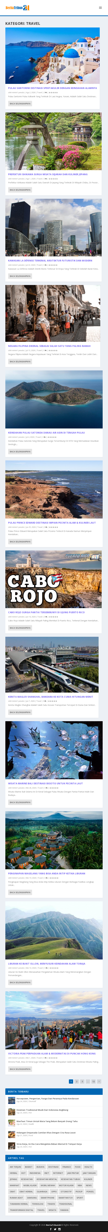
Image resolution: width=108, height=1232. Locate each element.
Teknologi (37, 1204)
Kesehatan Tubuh (70, 1179)
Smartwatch (65, 1197)
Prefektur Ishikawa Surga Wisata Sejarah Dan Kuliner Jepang (48, 174)
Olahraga (42, 1191)
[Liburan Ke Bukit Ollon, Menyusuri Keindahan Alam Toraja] (54, 930)
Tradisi (51, 1204)
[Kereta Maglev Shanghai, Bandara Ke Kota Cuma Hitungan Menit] (52, 665)
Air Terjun (15, 1167)
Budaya (40, 1167)
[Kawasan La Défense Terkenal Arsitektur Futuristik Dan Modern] (53, 227)
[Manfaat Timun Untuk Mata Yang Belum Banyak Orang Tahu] (11, 1123)
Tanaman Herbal (19, 1204)
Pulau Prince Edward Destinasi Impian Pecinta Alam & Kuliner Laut (52, 522)
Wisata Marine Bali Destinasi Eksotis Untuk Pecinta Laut (45, 783)
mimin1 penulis (18, 92)
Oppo (54, 1191)
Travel (39, 92)
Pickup (79, 1191)
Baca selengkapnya (20, 103)
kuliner (88, 1179)
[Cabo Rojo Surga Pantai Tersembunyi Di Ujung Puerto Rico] (53, 579)
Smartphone (47, 1197)
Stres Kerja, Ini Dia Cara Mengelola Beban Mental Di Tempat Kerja (49, 1144)
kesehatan (27, 1179)
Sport (80, 1197)
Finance (67, 1167)
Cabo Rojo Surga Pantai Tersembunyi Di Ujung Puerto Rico (46, 612)
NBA (80, 1185)
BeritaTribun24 (53, 1225)
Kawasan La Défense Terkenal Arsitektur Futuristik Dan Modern (50, 260)
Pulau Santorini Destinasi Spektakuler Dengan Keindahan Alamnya (52, 88)
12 (93, 1081)
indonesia (35, 1173)
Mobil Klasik (30, 1185)
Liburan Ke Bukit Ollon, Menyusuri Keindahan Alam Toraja (46, 963)
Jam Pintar (73, 1173)
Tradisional (65, 1204)
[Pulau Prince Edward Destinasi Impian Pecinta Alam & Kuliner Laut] (54, 489)
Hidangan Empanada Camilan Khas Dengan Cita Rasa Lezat (46, 1132)
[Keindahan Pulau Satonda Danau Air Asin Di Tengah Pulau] (54, 399)
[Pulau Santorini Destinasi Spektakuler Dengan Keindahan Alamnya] (52, 55)
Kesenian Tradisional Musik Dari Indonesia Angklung (42, 1110)
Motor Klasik (66, 1185)
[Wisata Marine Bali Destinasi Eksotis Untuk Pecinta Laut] (54, 750)
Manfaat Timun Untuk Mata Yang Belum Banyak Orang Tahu (47, 1121)
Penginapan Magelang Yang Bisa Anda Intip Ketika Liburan (46, 873)
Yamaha (64, 1210)
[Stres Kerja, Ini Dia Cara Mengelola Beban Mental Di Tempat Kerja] (11, 1145)
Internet (58, 1173)
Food (31, 1135)
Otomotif (32, 1101)
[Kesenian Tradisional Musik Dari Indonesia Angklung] (11, 1111)
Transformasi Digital (21, 1210)
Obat (12, 1191)
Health (31, 1124)
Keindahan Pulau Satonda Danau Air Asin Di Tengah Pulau (46, 432)
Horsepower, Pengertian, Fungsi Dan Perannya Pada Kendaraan (48, 1098)
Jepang (13, 1179)
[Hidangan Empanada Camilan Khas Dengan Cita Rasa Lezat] (11, 1134)
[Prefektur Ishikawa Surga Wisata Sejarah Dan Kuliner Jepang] (53, 141)
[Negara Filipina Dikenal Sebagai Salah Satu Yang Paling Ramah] (52, 313)
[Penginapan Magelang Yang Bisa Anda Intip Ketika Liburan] (54, 840)
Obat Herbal (26, 1191)
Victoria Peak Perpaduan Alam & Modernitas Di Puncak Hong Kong (52, 1053)
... (87, 1081)
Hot (30, 1113)
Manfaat (14, 1185)
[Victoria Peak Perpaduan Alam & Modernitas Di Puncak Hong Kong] (53, 1020)
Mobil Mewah (48, 1185)
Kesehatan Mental (47, 1179)
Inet (46, 1173)
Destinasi (53, 1167)
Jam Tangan (89, 1173)
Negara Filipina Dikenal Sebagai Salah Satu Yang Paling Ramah (49, 346)
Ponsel (90, 1191)
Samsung (32, 1197)
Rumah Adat (16, 1197)
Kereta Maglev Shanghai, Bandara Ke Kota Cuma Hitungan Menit (50, 696)
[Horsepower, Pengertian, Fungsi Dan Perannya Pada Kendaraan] (11, 1100)
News (89, 1185)
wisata (52, 1210)
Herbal (13, 1173)
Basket (28, 1167)
